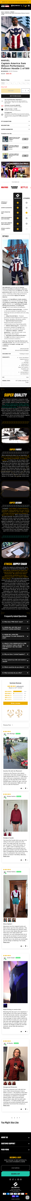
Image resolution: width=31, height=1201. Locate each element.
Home (2, 11)
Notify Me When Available (15, 96)
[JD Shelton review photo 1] (15, 1064)
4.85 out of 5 (20, 686)
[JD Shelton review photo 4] (14, 1083)
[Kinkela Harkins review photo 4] (14, 920)
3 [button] (17, 1117)
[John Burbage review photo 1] (15, 753)
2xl (24, 83)
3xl (28, 83)
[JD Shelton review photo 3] (10, 1083)
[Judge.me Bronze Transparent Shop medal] (19, 713)
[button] (4, 71)
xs (3, 83)
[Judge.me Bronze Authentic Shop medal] (10, 713)
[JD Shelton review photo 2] (5, 1083)
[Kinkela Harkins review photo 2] (5, 834)
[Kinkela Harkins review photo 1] (15, 816)
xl (20, 83)
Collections (7, 11)
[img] (7, 731)
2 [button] (14, 1117)
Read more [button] (6, 856)
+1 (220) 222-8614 (16, 1191)
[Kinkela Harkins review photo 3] (10, 834)
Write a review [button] (15, 703)
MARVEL (12, 11)
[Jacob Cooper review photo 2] (5, 1006)
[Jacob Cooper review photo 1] (15, 982)
